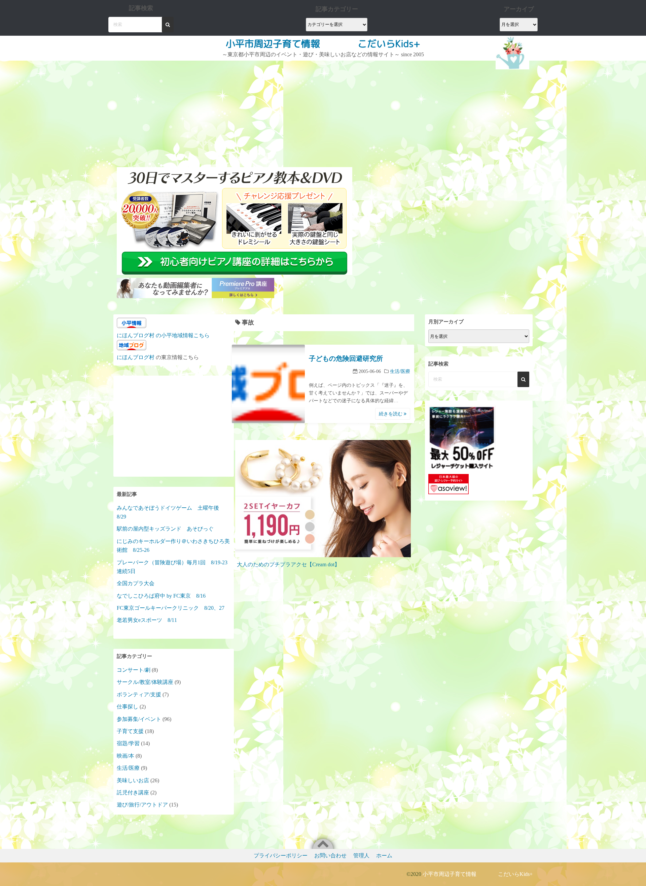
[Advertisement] (235, 111)
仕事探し (127, 706)
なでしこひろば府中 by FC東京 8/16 (161, 596)
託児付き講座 (133, 792)
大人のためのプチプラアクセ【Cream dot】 (288, 564)
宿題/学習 (128, 743)
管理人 (361, 855)
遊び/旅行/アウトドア (142, 805)
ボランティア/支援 (139, 694)
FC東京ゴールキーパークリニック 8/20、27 (170, 608)
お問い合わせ (330, 855)
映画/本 (125, 756)
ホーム (384, 855)
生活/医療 (400, 371)
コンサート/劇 (133, 670)
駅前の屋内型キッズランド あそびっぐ (165, 529)
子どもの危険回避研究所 (346, 358)
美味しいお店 (133, 780)
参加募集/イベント (139, 719)
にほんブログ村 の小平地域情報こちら (163, 335)
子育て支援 (130, 731)
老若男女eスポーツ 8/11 (147, 620)
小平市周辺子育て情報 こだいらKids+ (323, 43)
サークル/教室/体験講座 (145, 682)
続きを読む (391, 413)
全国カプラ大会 (138, 583)
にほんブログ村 (135, 357)
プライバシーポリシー (281, 855)
